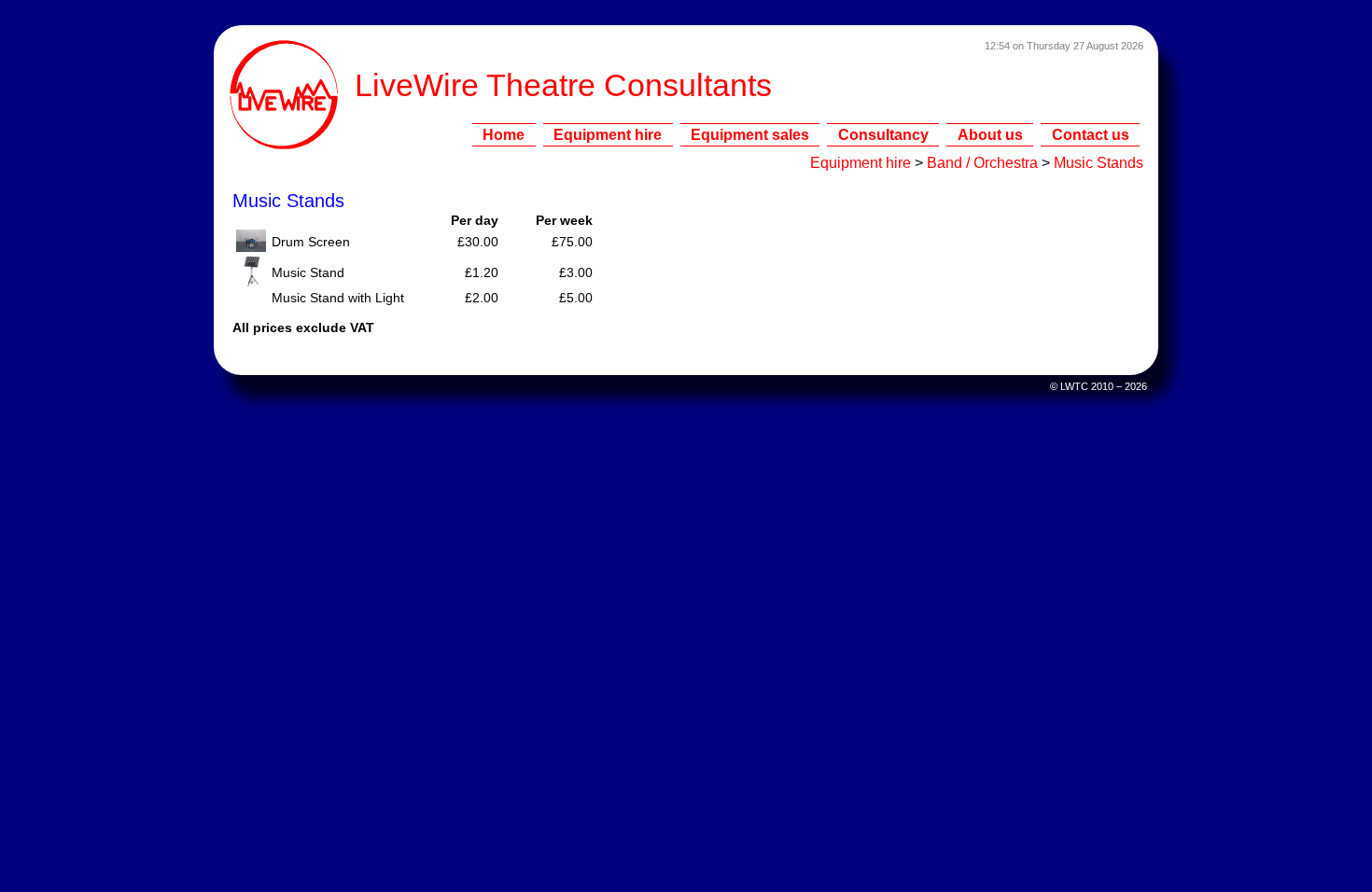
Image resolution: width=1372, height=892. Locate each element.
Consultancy (883, 134)
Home (504, 134)
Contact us (1090, 134)
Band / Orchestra (982, 162)
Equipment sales (750, 134)
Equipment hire (607, 134)
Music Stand (308, 273)
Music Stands (1098, 162)
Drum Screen (311, 242)
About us (990, 134)
